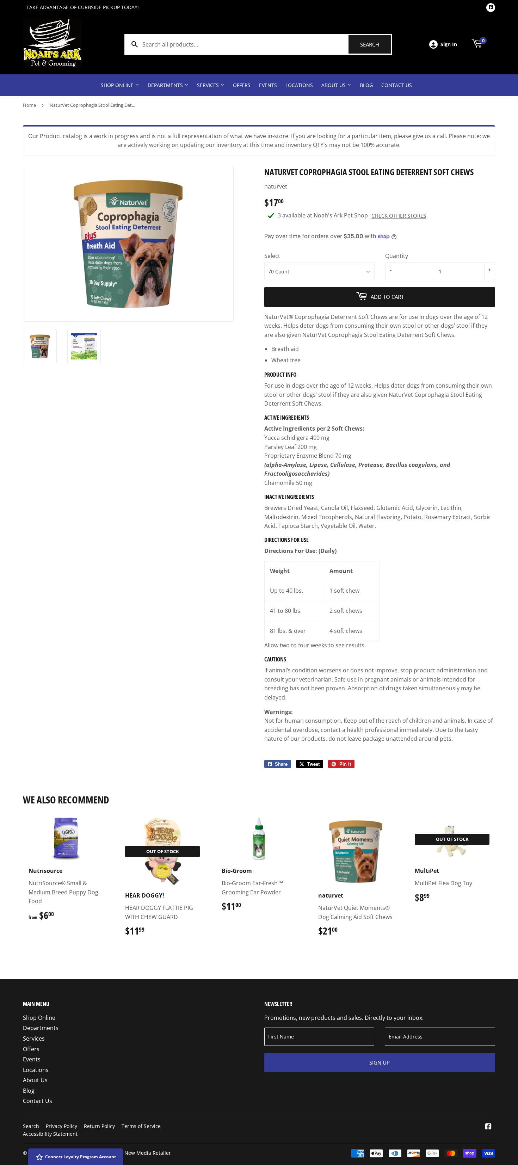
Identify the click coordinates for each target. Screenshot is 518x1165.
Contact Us (396, 85)
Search (375, 44)
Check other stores (398, 215)
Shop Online (118, 85)
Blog (366, 85)
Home (29, 105)
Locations (299, 85)
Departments (166, 85)
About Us (334, 85)
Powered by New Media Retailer (133, 1152)
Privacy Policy (61, 1126)
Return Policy (99, 1126)
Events (268, 85)
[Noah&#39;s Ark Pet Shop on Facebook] (488, 1127)
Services (208, 85)
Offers (242, 85)
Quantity (396, 256)
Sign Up (379, 1062)
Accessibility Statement (50, 1133)
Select (272, 256)
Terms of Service (141, 1126)
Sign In (448, 44)
